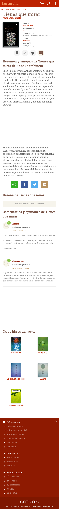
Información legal (15, 426)
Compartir (24, 184)
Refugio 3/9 (43, 352)
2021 (24, 31)
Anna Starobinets (19, 9)
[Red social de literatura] (10, 3)
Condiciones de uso (16, 438)
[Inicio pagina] (55, 421)
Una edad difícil (16, 405)
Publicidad (12, 442)
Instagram (15, 484)
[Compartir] (41, 3)
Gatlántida (16, 352)
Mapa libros (12, 461)
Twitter (13, 480)
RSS (12, 489)
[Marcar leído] (25, 53)
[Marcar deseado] (33, 53)
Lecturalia (5, 9)
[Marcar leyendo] (17, 53)
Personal (26, 40)
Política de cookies (15, 434)
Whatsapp (14, 184)
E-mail (44, 184)
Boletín (13, 493)
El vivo (43, 378)
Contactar (11, 446)
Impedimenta (28, 26)
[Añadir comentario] (40, 53)
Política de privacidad (17, 430)
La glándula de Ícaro (16, 378)
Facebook (14, 476)
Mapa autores (13, 457)
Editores (11, 465)
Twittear (34, 184)
